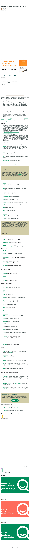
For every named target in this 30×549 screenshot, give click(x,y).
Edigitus (4, 207)
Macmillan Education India (6, 242)
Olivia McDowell (5, 273)
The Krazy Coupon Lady (6, 219)
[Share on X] (2, 10)
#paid (3, 363)
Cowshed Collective (5, 314)
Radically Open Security (6, 190)
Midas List (4, 156)
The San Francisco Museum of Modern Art (8, 246)
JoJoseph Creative (5, 250)
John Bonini (4, 193)
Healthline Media (5, 336)
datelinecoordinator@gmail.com (7, 133)
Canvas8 (4, 188)
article (11, 118)
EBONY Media (5, 287)
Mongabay (4, 387)
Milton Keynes (5, 308)
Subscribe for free (3, 169)
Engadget (4, 152)
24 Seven (4, 218)
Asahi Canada (4, 304)
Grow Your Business (5, 215)
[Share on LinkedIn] (5, 10)
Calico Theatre (5, 385)
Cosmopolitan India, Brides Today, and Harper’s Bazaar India (11, 149)
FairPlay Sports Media (6, 202)
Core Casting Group (5, 322)
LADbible (4, 315)
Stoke (3, 300)
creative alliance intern (18, 383)
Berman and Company (6, 285)
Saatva (4, 330)
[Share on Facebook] (1, 10)
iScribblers (4, 192)
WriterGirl (4, 374)
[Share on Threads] (3, 10)
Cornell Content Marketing (6, 196)
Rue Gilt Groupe (5, 184)
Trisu (3, 326)
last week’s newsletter (7, 121)
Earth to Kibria (5, 376)
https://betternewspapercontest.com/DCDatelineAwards (11, 132)
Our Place (4, 210)
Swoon (4, 290)
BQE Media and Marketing (6, 160)
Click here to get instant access (5, 92)
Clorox (4, 277)
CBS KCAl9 (4, 332)
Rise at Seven (4, 276)
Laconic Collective (5, 378)
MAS (3, 310)
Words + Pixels (5, 214)
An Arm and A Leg (5, 141)
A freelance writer (5, 204)
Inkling (4, 307)
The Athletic (4, 245)
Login (1, 418)
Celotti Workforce (5, 388)
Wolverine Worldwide (6, 262)
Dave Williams (5, 265)
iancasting (4, 323)
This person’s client (5, 291)
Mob (3, 319)
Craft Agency (4, 360)
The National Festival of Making (7, 383)
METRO (4, 351)
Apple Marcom (5, 259)
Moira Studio (4, 280)
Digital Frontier (5, 344)
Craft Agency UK (5, 253)
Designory (4, 353)
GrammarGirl (10, 352)
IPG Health (4, 297)
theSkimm (4, 161)
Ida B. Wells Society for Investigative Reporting (9, 164)
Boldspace (4, 261)
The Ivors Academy (5, 355)
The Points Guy (5, 321)
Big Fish (4, 329)
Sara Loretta (4, 318)
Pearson (4, 200)
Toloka (4, 199)
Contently (4, 211)
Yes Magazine (4, 146)
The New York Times (5, 243)
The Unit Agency (5, 295)
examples (9, 119)
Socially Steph (5, 301)
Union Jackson (5, 288)
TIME (3, 153)
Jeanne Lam (4, 183)
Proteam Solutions (5, 298)
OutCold (4, 368)
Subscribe (4, 418)
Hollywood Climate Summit (6, 257)
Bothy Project (5, 361)
